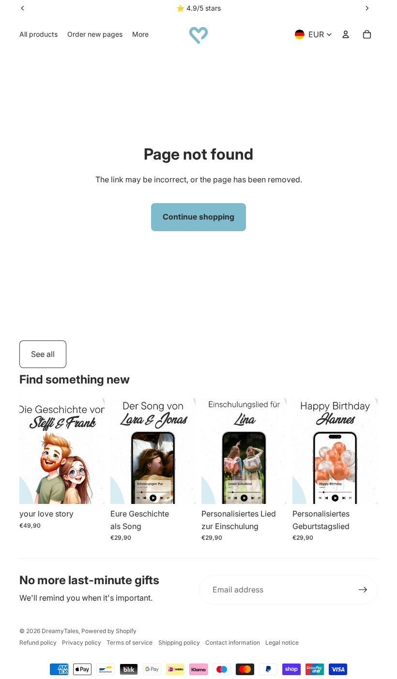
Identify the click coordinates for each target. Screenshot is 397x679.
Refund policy (38, 642)
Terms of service (130, 642)
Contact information (232, 642)
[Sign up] (363, 590)
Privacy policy (81, 642)
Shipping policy (179, 642)
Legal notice (282, 642)
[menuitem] (38, 34)
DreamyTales (60, 631)
